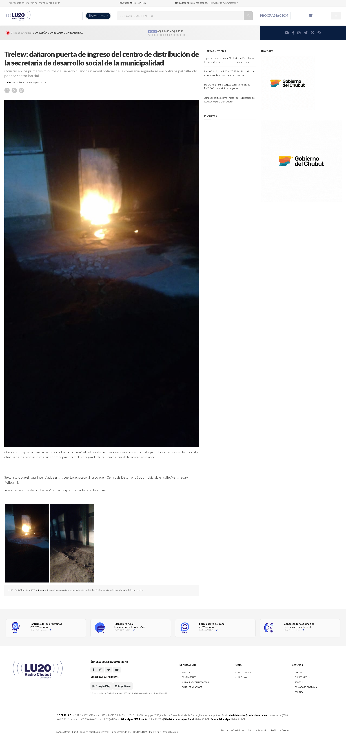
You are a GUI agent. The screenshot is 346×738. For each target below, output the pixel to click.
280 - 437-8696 (133, 3)
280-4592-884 (192, 3)
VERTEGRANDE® (137, 731)
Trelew (7, 82)
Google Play (103, 686)
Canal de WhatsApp (192, 687)
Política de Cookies (280, 730)
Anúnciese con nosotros (195, 682)
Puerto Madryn (303, 677)
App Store (124, 686)
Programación (274, 15)
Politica (299, 692)
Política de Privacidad (257, 730)
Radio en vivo (245, 672)
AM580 (100, 15)
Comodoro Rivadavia (306, 687)
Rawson (299, 682)
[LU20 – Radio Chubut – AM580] (18, 16)
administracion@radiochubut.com (248, 715)
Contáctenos (189, 677)
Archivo (242, 677)
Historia (186, 672)
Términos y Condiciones (233, 730)
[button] (26, 543)
